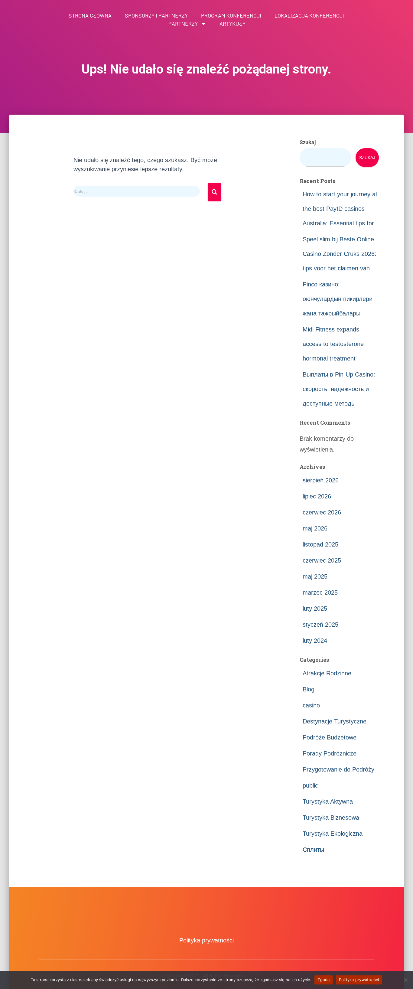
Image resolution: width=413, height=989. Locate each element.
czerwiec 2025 (322, 560)
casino (311, 705)
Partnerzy (183, 23)
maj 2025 (315, 576)
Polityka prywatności (206, 940)
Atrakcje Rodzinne (327, 673)
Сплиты (313, 849)
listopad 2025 (320, 544)
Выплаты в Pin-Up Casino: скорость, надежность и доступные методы (339, 389)
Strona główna (90, 15)
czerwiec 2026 (322, 512)
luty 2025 (315, 608)
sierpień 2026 (321, 480)
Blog (308, 689)
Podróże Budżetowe (329, 737)
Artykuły (233, 23)
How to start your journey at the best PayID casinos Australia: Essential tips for (340, 209)
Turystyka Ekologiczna (333, 833)
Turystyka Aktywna (328, 801)
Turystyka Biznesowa (331, 817)
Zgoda (323, 979)
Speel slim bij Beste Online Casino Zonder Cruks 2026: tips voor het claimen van (339, 254)
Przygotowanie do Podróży (338, 769)
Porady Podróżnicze (329, 753)
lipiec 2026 (317, 496)
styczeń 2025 (320, 624)
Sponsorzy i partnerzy (156, 15)
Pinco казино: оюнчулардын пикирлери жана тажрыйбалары (337, 299)
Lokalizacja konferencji (309, 15)
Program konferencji (231, 15)
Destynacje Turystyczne (334, 721)
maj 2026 (315, 528)
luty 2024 (315, 640)
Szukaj (308, 142)
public (310, 785)
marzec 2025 (320, 592)
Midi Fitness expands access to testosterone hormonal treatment (333, 344)
